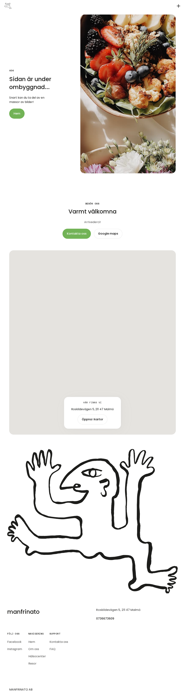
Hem (31, 642)
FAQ (52, 649)
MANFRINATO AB (21, 689)
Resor (32, 663)
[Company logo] (92, 521)
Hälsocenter (37, 656)
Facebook (14, 642)
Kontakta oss (59, 642)
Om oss (33, 649)
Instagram (14, 649)
